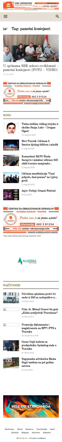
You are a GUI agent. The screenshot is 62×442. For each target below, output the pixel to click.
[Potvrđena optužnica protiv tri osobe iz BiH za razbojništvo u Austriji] (11, 297)
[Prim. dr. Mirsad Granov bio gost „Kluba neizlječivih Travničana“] (11, 313)
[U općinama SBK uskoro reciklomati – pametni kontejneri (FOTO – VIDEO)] (31, 48)
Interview (36, 432)
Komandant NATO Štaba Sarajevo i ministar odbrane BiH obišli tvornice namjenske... (40, 160)
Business (29, 429)
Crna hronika (41, 429)
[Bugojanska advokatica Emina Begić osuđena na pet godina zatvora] (11, 362)
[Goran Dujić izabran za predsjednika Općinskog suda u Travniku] (11, 345)
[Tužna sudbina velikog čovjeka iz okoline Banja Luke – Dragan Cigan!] (11, 127)
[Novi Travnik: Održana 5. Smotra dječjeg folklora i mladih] (11, 145)
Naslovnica (9, 429)
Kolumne (47, 432)
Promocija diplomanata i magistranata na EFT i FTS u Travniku (39, 328)
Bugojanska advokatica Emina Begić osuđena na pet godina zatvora (39, 362)
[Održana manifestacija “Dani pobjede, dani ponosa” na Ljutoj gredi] (11, 177)
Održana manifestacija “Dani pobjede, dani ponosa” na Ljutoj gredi (40, 177)
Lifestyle (15, 432)
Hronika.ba (23, 438)
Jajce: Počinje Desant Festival (39, 191)
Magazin (25, 432)
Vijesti (20, 429)
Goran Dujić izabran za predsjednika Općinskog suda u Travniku (39, 345)
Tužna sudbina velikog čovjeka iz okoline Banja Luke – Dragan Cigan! (40, 128)
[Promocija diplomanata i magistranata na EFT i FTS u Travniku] (11, 328)
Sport (52, 429)
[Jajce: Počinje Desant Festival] (11, 194)
